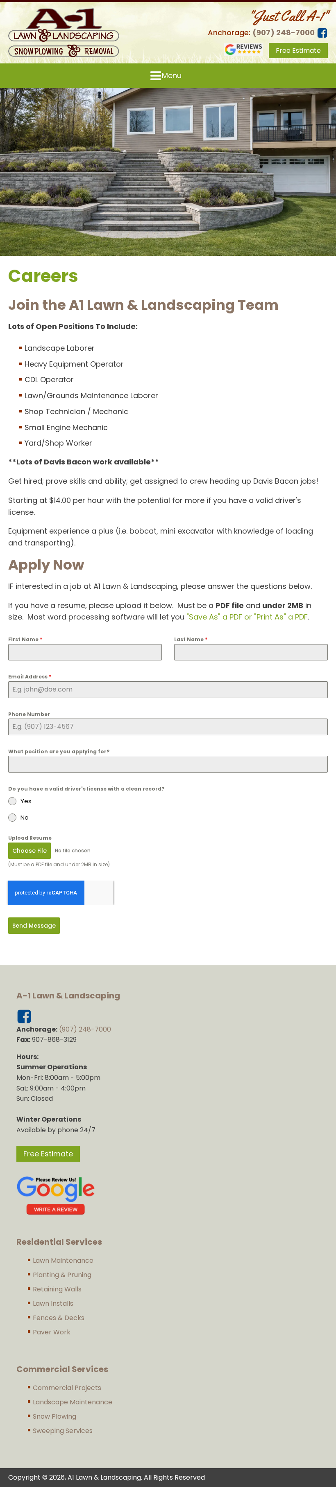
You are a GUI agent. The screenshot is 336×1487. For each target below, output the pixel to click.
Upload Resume (30, 837)
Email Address (29, 676)
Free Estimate (298, 50)
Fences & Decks (58, 1318)
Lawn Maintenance (63, 1260)
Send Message (34, 925)
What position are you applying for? (59, 751)
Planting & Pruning (62, 1275)
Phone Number (29, 714)
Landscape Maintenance (72, 1402)
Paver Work (51, 1332)
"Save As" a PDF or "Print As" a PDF (247, 617)
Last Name (190, 639)
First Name (25, 639)
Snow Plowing (54, 1416)
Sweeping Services (63, 1430)
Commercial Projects (67, 1387)
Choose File (29, 851)
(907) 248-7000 (283, 32)
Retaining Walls (57, 1289)
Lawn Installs (53, 1303)
